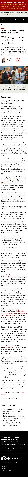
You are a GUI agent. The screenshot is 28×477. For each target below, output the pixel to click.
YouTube (8, 458)
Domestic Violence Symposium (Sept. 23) (12, 8)
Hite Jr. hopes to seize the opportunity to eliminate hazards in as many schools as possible (14, 313)
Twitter (5, 458)
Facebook (2, 458)
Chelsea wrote (18, 373)
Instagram (13, 458)
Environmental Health (11, 398)
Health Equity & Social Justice (12, 31)
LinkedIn (20, 458)
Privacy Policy (4, 466)
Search (23, 19)
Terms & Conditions (6, 470)
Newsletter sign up (8, 463)
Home (1, 24)
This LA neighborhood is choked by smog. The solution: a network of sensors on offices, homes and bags (14, 418)
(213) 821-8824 (8, 450)
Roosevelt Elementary (14, 277)
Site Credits (4, 468)
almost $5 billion (9, 347)
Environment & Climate (10, 33)
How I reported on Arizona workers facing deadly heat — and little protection (13, 411)
